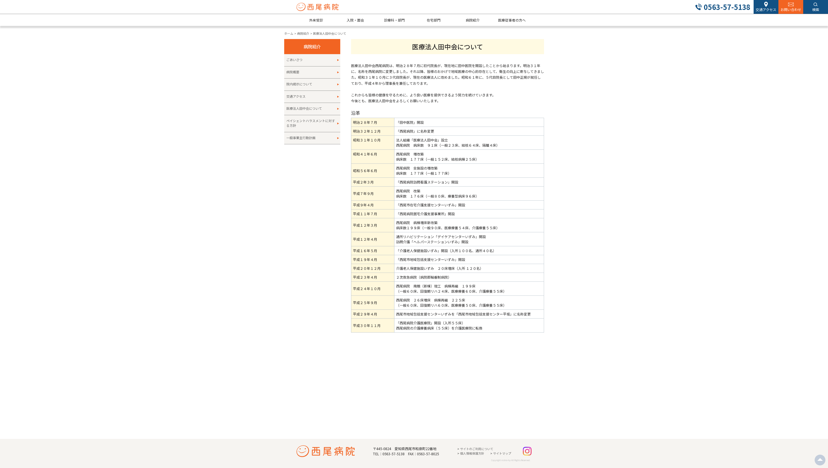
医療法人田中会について (304, 108)
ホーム (288, 33)
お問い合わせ (791, 9)
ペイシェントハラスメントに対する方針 (310, 123)
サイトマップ (502, 453)
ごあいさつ (294, 59)
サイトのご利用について (476, 449)
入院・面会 (355, 20)
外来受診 (316, 20)
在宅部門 (434, 20)
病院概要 (292, 72)
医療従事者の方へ (512, 20)
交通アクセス (766, 9)
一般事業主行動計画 (300, 137)
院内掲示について (299, 84)
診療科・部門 (394, 20)
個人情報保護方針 (472, 453)
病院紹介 (473, 20)
